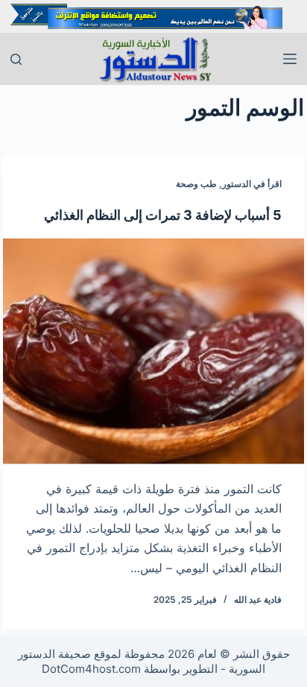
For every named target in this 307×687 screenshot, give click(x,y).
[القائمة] (290, 59)
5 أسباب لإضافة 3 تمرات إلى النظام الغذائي (163, 215)
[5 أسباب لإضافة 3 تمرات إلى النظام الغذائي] (153, 351)
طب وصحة (196, 183)
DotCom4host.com (91, 669)
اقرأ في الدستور (252, 183)
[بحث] (16, 59)
